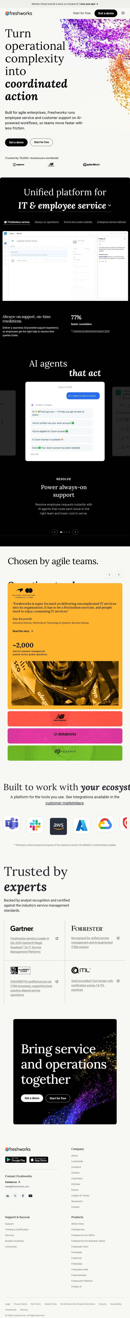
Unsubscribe (10, 1309)
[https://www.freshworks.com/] (18, 13)
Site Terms (36, 1304)
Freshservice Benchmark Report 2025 (91, 331)
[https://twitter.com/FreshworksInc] (15, 1195)
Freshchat (76, 1258)
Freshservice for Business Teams (88, 1240)
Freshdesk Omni (79, 1246)
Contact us (11, 1182)
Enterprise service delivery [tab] (111, 222)
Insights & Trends (80, 1195)
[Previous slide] (55, 532)
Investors (76, 1167)
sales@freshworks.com (17, 1186)
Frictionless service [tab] (19, 222)
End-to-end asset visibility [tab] (78, 222)
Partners (75, 1184)
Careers (75, 1172)
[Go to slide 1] (61, 532)
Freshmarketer (78, 1275)
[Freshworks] (32, 1149)
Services (9, 1235)
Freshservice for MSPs (83, 1235)
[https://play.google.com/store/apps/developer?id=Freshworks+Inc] (16, 1160)
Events (74, 1189)
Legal (7, 1304)
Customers (76, 1178)
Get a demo (106, 13)
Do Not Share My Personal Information (78, 1304)
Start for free (58, 1098)
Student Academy (14, 1240)
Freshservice (77, 1229)
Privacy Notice (20, 1304)
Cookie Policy (50, 1304)
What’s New (77, 1223)
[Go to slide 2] (64, 532)
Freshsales (76, 1263)
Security (103, 1304)
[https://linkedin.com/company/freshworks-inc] (7, 1195)
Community (11, 1246)
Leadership (77, 1161)
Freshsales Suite (79, 1269)
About (74, 1155)
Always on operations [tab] (47, 222)
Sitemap (24, 1309)
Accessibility (116, 1304)
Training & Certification (17, 1229)
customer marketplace (65, 803)
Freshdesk (76, 1252)
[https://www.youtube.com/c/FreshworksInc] (30, 1195)
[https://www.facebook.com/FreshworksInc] (22, 1195)
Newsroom (76, 1201)
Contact (75, 1207)
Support (9, 1223)
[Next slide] (75, 532)
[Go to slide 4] (69, 532)
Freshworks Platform (82, 1280)
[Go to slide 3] (66, 532)
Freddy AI (76, 1286)
